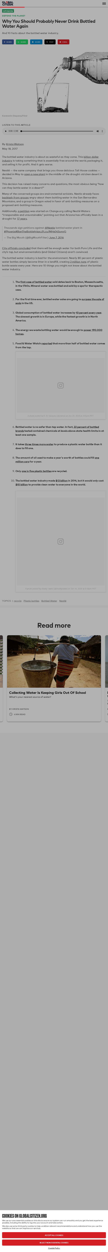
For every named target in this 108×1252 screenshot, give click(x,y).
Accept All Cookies (54, 1235)
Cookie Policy (54, 1248)
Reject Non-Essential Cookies (54, 1242)
